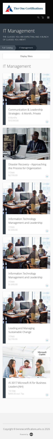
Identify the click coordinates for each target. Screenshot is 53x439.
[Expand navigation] (48, 17)
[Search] (39, 17)
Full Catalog (7, 47)
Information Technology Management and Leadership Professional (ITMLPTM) (25, 277)
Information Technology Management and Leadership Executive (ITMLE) (25, 222)
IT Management (26, 47)
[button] (47, 121)
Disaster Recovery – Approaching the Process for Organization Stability (27, 168)
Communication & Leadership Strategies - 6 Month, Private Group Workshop (25, 113)
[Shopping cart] (43, 17)
